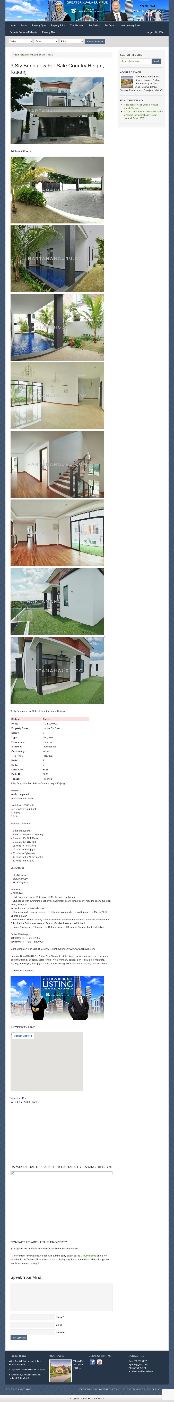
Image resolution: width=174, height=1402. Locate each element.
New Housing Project (131, 25)
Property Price (56, 26)
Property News (49, 32)
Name (59, 1317)
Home (12, 25)
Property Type (38, 26)
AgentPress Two (108, 1389)
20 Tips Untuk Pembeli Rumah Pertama (143, 111)
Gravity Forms (88, 1255)
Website (60, 1332)
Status (22, 26)
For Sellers (94, 25)
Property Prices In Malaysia (23, 32)
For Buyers (110, 25)
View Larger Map (18, 1098)
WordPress (153, 1389)
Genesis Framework (133, 1389)
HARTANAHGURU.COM (39, 11)
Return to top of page (18, 1389)
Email (59, 1324)
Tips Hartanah (77, 25)
